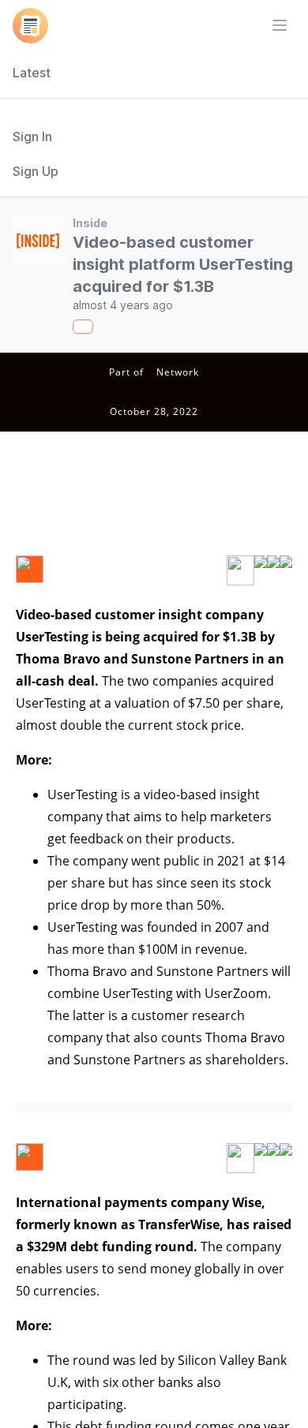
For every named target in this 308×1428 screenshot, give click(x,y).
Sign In (32, 136)
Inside (90, 223)
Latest (32, 72)
